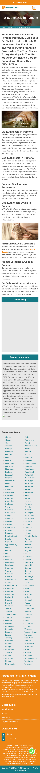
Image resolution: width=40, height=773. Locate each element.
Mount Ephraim (30, 463)
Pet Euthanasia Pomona (22, 27)
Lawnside (8, 632)
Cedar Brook (9, 492)
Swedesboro (29, 609)
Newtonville (29, 492)
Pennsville (28, 521)
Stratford (28, 606)
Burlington (9, 486)
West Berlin (29, 638)
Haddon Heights (11, 585)
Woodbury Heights (31, 658)
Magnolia (8, 644)
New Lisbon (29, 486)
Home (3, 27)
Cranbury (8, 524)
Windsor (28, 649)
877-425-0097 (20, 2)
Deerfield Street (11, 536)
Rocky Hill (28, 565)
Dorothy (8, 539)
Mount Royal (29, 472)
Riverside (28, 556)
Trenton (27, 620)
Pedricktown (29, 507)
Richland (28, 545)
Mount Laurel (29, 469)
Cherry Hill (9, 498)
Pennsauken (29, 518)
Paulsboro (28, 504)
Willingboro (29, 646)
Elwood (8, 550)
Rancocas (28, 542)
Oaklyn (27, 498)
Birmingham (9, 463)
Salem (27, 582)
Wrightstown (29, 664)
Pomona (10, 27)
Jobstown (8, 612)
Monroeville (29, 457)
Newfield (28, 489)
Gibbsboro (9, 568)
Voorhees (28, 629)
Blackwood (9, 466)
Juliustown (9, 617)
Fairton (7, 556)
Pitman (27, 524)
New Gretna (29, 484)
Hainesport (9, 591)
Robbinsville (29, 562)
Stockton (28, 603)
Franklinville (9, 562)
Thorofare (28, 614)
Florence (8, 559)
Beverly (8, 460)
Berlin (7, 457)
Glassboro (9, 574)
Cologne (8, 516)
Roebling (28, 568)
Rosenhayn (29, 577)
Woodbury (28, 655)
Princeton (28, 533)
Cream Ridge (10, 527)
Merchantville (29, 440)
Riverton (28, 559)
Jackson (8, 609)
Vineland (28, 626)
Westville (28, 641)
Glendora (8, 577)
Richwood (28, 548)
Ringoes (28, 553)
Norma (27, 495)
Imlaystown (9, 606)
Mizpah (27, 454)
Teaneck (28, 612)
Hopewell (8, 603)
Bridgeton (8, 478)
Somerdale (29, 600)
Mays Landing (10, 664)
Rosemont (28, 574)
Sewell (27, 588)
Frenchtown (9, 565)
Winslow (28, 652)
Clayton (8, 507)
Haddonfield (9, 588)
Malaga (8, 646)
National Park (29, 478)
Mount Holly (29, 466)
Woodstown (29, 661)
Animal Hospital (7, 709)
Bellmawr (8, 454)
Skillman (28, 597)
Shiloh (27, 591)
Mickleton (28, 443)
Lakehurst (8, 623)
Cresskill (8, 530)
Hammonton (9, 594)
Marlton (8, 661)
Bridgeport (9, 475)
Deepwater (9, 533)
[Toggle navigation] (34, 8)
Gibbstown (9, 571)
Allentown (9, 437)
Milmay (27, 449)
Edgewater (9, 542)
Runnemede (29, 580)
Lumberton (9, 641)
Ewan (7, 553)
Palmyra (28, 501)
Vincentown (29, 623)
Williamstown (29, 644)
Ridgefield (28, 550)
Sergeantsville (30, 585)
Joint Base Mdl (10, 614)
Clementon (9, 510)
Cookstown (9, 521)
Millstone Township (31, 446)
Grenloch (8, 582)
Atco (7, 443)
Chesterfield (9, 501)
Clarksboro (9, 504)
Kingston (8, 620)
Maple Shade (10, 658)
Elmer (7, 548)
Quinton (27, 539)
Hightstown (9, 600)
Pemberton (29, 510)
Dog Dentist (6, 717)
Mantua (8, 655)
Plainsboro (28, 527)
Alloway (8, 440)
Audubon (8, 446)
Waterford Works (31, 632)
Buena (7, 484)
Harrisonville (9, 597)
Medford (27, 437)
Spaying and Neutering (10, 722)
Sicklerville (29, 594)
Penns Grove (29, 516)
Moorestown (29, 460)
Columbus (9, 518)
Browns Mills (10, 481)
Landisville (9, 629)
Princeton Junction (31, 536)
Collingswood (10, 513)
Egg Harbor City (11, 545)
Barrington (9, 452)
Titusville (28, 617)
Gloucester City (10, 580)
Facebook (22, 770)
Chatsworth (9, 495)
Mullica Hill (29, 475)
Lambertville (9, 626)
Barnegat (8, 449)
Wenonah (28, 635)
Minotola (28, 452)
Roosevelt (28, 571)
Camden (8, 489)
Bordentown (9, 472)
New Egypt (29, 481)
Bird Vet (4, 713)
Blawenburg (9, 469)
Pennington (29, 513)
